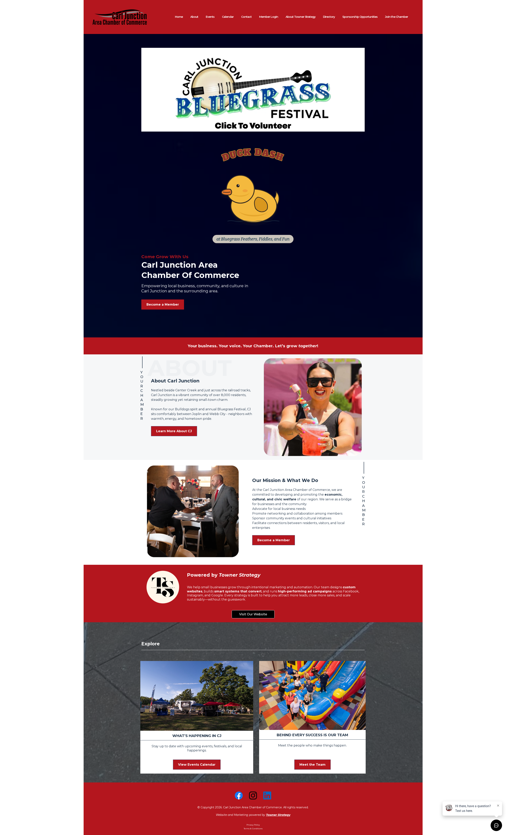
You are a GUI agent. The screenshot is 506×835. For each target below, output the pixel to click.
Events (210, 17)
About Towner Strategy (300, 17)
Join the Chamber (396, 17)
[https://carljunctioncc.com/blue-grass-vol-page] (253, 90)
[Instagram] (253, 795)
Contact (246, 17)
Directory (329, 17)
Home (179, 17)
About (194, 17)
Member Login (268, 17)
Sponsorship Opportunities (360, 17)
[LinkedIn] (267, 795)
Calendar (228, 17)
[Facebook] (239, 795)
